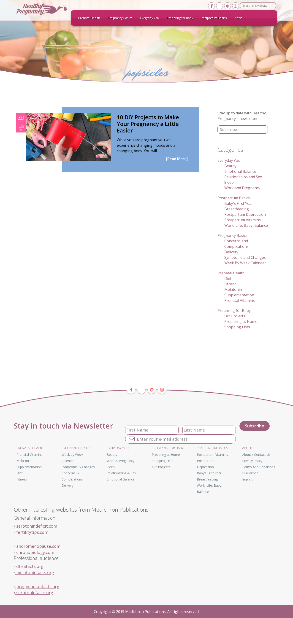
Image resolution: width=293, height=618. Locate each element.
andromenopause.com (37, 546)
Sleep (229, 182)
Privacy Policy (252, 461)
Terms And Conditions (258, 467)
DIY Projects (234, 315)
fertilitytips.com (31, 532)
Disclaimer (250, 473)
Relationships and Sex (243, 176)
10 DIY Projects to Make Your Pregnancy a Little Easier (148, 123)
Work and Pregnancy (242, 187)
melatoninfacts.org (34, 572)
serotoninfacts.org (34, 592)
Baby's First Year (238, 203)
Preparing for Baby (234, 310)
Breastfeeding (236, 208)
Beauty (230, 165)
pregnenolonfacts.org (37, 586)
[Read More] (177, 158)
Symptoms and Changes (245, 257)
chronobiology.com (34, 552)
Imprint (247, 479)
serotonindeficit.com (36, 526)
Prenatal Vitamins (239, 300)
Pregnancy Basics (232, 235)
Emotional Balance (240, 171)
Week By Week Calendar (245, 262)
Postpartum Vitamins (242, 219)
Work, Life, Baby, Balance (246, 225)
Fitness (230, 283)
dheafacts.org (29, 566)
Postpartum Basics (233, 197)
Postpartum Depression (245, 214)
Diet (227, 278)
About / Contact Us (256, 454)
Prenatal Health (230, 272)
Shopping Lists (237, 326)
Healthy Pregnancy (50, 9)
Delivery (231, 251)
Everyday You (228, 160)
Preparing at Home (240, 321)
